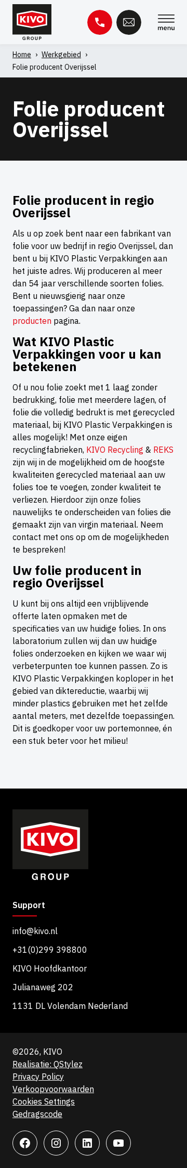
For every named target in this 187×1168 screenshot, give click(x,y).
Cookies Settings (43, 1101)
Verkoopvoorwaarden (53, 1089)
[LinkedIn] (87, 1143)
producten (31, 321)
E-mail (128, 22)
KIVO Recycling (114, 449)
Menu (166, 22)
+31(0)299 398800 (49, 949)
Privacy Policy (38, 1076)
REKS (163, 449)
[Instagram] (56, 1143)
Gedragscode (37, 1114)
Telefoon (99, 22)
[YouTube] (118, 1143)
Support (28, 905)
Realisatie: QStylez (47, 1064)
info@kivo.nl (35, 931)
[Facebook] (24, 1143)
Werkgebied (61, 54)
